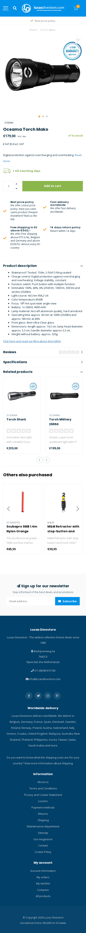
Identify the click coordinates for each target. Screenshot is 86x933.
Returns (43, 814)
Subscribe (69, 601)
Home (33, 29)
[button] (39, 116)
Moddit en (49, 922)
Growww (61, 922)
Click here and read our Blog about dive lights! (32, 341)
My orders (43, 877)
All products (43, 896)
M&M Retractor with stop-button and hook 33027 (63, 531)
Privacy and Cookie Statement (43, 795)
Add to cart (52, 186)
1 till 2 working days (26, 171)
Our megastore (43, 839)
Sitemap (43, 833)
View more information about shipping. (48, 763)
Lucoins (43, 801)
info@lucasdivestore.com (44, 679)
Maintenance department (43, 826)
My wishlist (43, 883)
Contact (43, 845)
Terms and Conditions (43, 788)
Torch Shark (16, 419)
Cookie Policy (43, 852)
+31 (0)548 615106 (44, 670)
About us (43, 782)
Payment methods (43, 807)
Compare (43, 890)
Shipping (43, 820)
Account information (43, 871)
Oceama (9, 122)
